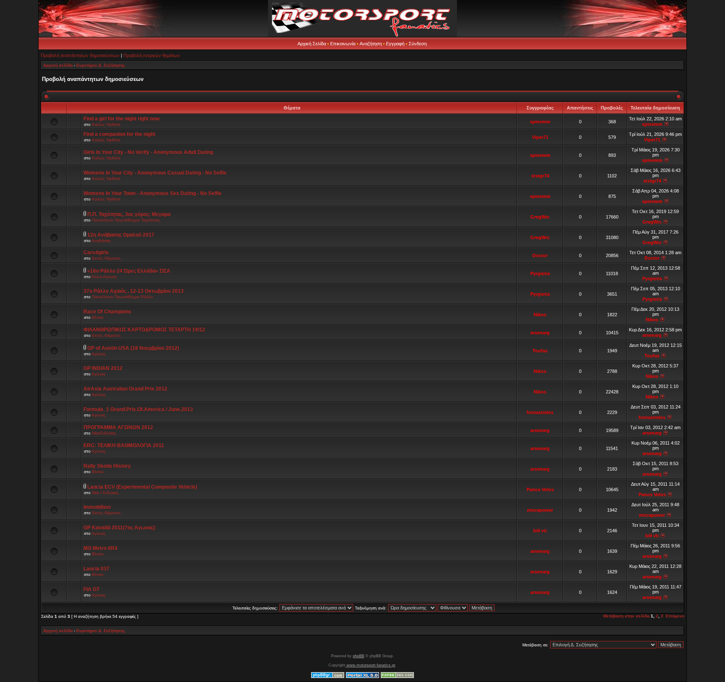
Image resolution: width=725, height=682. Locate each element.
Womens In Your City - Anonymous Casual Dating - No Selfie (155, 173)
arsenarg (540, 332)
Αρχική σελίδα (58, 65)
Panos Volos (540, 489)
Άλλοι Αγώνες (104, 276)
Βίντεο (98, 317)
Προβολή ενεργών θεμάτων (151, 55)
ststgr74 (540, 175)
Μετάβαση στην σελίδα (626, 616)
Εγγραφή (395, 43)
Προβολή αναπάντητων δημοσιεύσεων (80, 55)
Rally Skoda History (107, 466)
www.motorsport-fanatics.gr (370, 665)
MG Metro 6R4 (100, 548)
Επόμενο (675, 616)
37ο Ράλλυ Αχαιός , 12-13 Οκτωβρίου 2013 (133, 291)
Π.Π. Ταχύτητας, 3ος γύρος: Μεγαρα (128, 214)
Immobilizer (97, 507)
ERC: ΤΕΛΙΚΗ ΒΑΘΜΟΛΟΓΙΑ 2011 (123, 445)
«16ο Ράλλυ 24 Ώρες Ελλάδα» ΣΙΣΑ (128, 271)
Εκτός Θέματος (106, 258)
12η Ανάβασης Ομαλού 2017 (120, 235)
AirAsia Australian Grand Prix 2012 (125, 389)
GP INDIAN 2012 (103, 368)
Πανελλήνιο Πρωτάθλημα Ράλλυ (122, 296)
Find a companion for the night (119, 134)
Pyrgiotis (540, 273)
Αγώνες (98, 353)
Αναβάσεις (101, 240)
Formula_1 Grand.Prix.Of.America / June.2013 (138, 409)
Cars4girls (96, 252)
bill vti (540, 530)
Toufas (540, 350)
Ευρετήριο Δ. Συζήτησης (100, 65)
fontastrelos (540, 412)
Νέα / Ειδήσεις (105, 492)
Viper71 (540, 137)
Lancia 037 (96, 569)
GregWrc (540, 216)
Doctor (540, 255)
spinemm (540, 121)
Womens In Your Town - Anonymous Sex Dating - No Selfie (152, 193)
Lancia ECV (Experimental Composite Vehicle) (142, 487)
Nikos (540, 314)
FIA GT (91, 589)
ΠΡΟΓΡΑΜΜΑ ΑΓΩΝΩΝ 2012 (118, 427)
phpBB (358, 656)
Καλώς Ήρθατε (106, 124)
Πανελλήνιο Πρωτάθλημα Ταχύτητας (126, 220)
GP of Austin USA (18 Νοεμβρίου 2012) (133, 348)
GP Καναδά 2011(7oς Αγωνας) (119, 528)
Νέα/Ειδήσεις (104, 433)
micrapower (540, 510)
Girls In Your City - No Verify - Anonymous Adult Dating (148, 152)
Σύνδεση (418, 43)
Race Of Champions (107, 312)
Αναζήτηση (371, 43)
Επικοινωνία (342, 43)
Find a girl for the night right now (121, 119)
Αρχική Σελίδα (311, 43)
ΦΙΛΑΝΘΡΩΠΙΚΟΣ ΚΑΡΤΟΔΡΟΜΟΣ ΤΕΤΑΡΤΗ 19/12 (144, 330)
